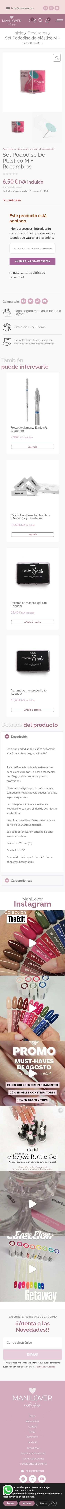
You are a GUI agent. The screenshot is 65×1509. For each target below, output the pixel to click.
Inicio (18, 33)
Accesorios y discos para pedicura (21, 148)
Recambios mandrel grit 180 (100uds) (29, 692)
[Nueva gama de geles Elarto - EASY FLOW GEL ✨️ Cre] (32, 1203)
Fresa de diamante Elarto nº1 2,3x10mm (29, 429)
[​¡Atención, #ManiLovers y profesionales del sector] (32, 1138)
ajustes (30, 1496)
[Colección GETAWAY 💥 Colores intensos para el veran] (32, 1269)
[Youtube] (57, 8)
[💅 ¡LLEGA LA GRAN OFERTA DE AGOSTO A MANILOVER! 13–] (32, 1073)
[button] (60, 21)
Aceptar (10, 1503)
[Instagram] (51, 8)
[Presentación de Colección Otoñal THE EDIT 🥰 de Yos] (32, 1008)
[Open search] (40, 20)
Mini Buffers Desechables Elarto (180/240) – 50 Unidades (31, 517)
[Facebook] (45, 8)
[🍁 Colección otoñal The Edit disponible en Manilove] (32, 943)
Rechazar (27, 1503)
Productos (37, 33)
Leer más (32, 446)
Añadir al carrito (32, 622)
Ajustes (43, 1503)
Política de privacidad (45, 1366)
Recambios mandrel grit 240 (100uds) (29, 604)
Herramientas (47, 148)
